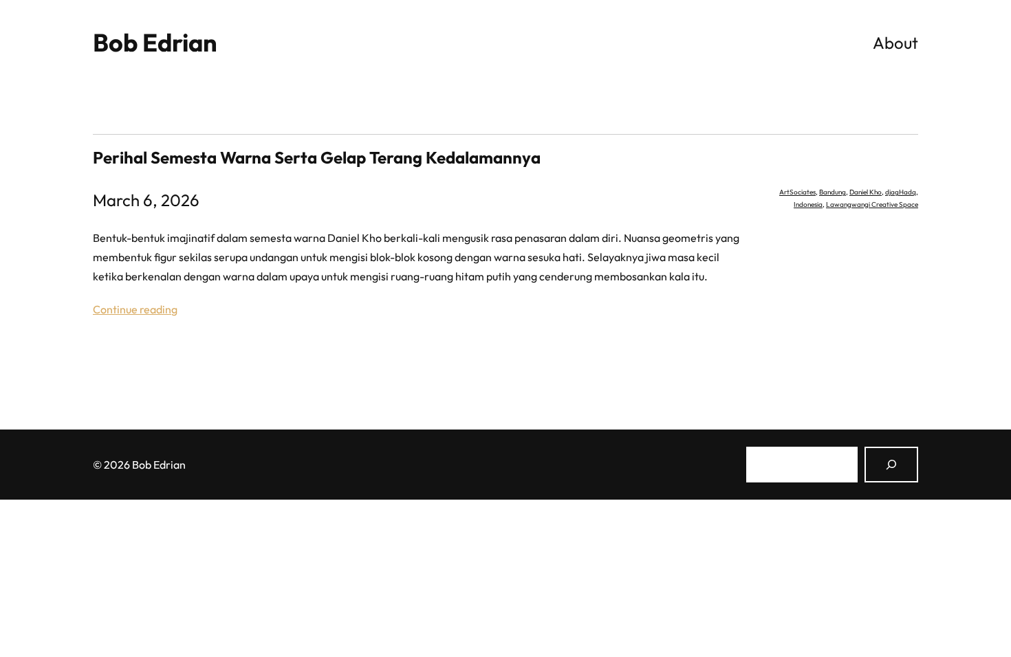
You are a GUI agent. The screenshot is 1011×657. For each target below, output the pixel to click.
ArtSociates (797, 192)
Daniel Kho (865, 192)
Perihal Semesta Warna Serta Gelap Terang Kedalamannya (317, 157)
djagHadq (900, 192)
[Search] (891, 464)
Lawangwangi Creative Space (872, 204)
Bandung (832, 192)
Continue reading (135, 309)
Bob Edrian (155, 42)
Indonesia (808, 204)
